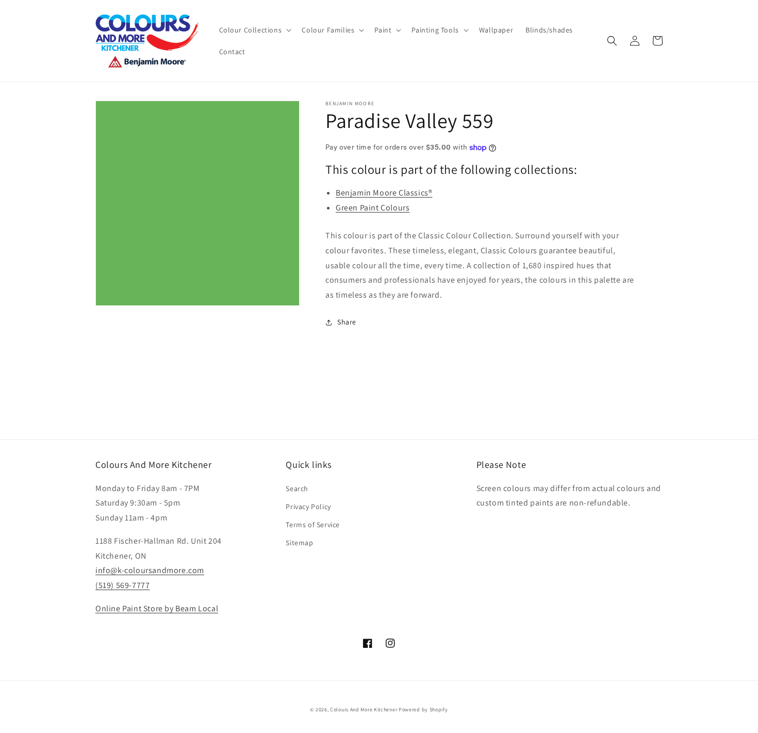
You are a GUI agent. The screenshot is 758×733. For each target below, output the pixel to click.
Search (297, 488)
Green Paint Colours (372, 207)
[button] (254, 30)
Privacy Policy (308, 506)
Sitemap (299, 542)
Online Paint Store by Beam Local (156, 608)
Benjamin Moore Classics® (384, 192)
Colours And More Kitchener (363, 709)
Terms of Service (313, 524)
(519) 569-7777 (122, 585)
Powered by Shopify (423, 709)
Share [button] (346, 322)
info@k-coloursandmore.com (149, 570)
